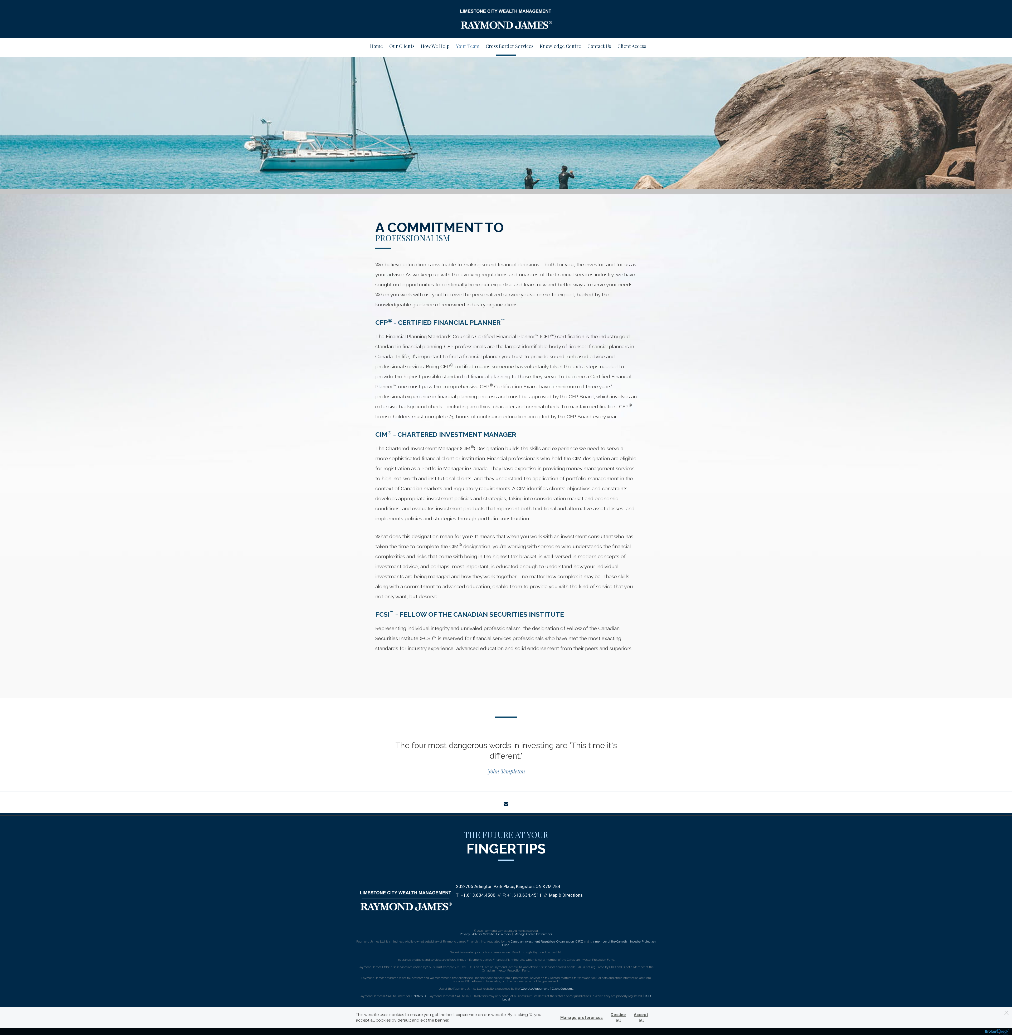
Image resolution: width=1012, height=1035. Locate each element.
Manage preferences (581, 1017)
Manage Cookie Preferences (533, 934)
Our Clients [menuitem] (402, 46)
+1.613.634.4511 (524, 895)
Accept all (641, 1017)
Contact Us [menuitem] (599, 46)
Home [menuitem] (376, 46)
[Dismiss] (1006, 1013)
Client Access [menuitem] (631, 46)
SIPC (424, 996)
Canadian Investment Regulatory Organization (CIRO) (547, 941)
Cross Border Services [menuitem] (509, 46)
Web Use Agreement (534, 988)
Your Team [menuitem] (467, 46)
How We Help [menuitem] (435, 46)
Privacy (465, 934)
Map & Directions (566, 895)
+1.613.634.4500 (478, 895)
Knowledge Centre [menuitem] (560, 46)
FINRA (415, 996)
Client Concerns (562, 988)
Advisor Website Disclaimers (491, 934)
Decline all (618, 1017)
